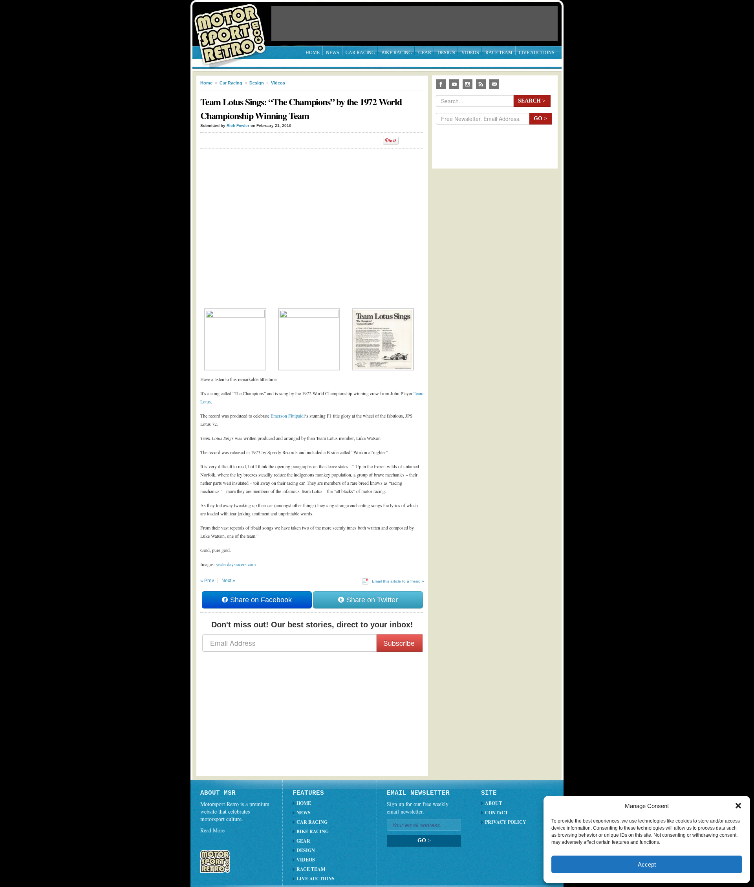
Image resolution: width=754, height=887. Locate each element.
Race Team (498, 52)
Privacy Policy (505, 822)
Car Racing (360, 52)
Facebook (441, 84)
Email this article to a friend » (398, 581)
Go (540, 118)
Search (531, 101)
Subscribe (399, 643)
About (493, 803)
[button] (738, 806)
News (332, 52)
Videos (470, 52)
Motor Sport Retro (233, 28)
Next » (228, 580)
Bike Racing (396, 52)
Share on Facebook (260, 600)
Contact (496, 812)
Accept (647, 864)
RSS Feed (481, 84)
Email (494, 84)
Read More (212, 830)
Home (313, 52)
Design (446, 52)
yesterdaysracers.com (236, 564)
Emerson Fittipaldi (288, 415)
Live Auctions (537, 52)
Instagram (467, 84)
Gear (424, 52)
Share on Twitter (371, 600)
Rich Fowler (238, 125)
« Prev (207, 580)
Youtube (454, 84)
